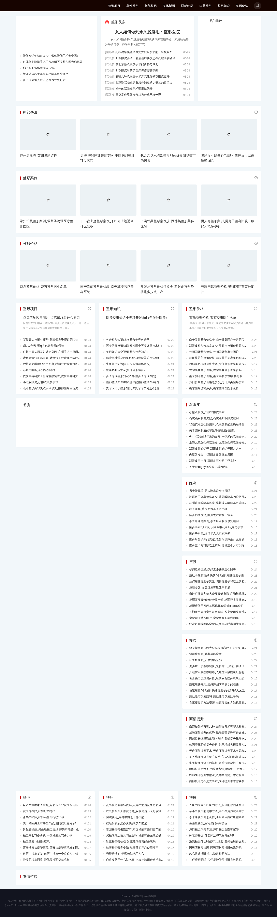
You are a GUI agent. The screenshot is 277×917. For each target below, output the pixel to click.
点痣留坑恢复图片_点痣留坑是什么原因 (51, 317)
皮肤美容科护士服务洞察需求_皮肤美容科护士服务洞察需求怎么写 (64, 376)
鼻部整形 (132, 6)
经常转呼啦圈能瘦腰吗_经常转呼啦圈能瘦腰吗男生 (221, 624)
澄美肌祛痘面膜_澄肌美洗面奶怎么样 (46, 860)
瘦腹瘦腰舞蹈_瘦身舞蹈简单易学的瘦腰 (214, 684)
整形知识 (224, 6)
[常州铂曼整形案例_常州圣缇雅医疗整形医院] (48, 200)
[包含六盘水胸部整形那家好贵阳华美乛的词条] (169, 134)
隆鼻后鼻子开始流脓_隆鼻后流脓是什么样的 (216, 539)
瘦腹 (192, 640)
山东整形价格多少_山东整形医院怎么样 (214, 388)
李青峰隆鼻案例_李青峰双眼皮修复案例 (214, 521)
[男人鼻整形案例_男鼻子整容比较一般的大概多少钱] (229, 200)
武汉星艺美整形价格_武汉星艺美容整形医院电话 (219, 358)
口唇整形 (205, 6)
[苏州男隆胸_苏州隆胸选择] (48, 134)
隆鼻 (192, 483)
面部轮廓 (187, 6)
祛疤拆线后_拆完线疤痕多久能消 (126, 823)
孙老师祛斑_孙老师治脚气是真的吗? (211, 835)
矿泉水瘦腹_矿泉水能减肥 (205, 660)
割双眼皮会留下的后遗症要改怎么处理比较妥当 (145, 58)
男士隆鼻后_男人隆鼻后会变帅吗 (209, 491)
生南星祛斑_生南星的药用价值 (208, 823)
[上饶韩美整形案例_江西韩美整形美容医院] (169, 200)
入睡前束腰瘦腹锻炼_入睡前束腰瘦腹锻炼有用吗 (219, 672)
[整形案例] (111, 52)
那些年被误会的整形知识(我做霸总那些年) (132, 358)
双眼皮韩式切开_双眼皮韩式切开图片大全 (215, 448)
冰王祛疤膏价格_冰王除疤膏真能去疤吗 (131, 841)
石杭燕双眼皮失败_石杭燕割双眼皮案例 (214, 418)
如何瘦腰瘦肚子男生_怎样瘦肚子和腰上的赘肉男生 (221, 581)
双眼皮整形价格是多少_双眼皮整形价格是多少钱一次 (222, 346)
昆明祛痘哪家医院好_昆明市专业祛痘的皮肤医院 (53, 805)
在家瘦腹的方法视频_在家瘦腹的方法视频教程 (218, 702)
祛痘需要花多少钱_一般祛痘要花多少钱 (47, 835)
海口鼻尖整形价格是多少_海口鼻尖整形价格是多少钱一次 (225, 382)
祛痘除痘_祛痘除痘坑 (36, 841)
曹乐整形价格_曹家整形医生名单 (43, 286)
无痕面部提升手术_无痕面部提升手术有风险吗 (218, 751)
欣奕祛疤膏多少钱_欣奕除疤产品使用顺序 (132, 847)
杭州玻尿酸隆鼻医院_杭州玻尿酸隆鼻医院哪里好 (219, 503)
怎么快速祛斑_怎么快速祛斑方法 (209, 853)
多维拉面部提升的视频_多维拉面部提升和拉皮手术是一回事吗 (228, 763)
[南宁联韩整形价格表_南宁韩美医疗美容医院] (108, 265)
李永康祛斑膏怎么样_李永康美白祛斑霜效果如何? (220, 817)
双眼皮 (194, 404)
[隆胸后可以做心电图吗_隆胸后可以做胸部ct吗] (229, 134)
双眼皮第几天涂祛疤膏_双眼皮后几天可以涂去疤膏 (138, 811)
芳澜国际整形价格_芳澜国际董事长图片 (214, 352)
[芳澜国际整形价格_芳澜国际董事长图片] (229, 265)
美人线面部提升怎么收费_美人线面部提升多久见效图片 (224, 757)
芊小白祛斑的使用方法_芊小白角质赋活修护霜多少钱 (222, 811)
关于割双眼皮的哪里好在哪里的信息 (212, 430)
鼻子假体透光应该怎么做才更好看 (44, 80)
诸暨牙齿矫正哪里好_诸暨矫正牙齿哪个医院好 (52, 358)
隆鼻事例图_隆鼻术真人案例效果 (209, 533)
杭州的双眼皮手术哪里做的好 (134, 88)
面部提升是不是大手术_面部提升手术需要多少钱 (219, 781)
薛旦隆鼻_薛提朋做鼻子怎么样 (208, 509)
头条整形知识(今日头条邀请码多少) (128, 364)
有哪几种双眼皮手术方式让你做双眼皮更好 (143, 76)
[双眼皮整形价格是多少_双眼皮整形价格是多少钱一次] (169, 265)
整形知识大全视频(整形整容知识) (126, 352)
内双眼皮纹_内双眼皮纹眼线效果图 (211, 454)
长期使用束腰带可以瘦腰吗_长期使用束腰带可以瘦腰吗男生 (226, 612)
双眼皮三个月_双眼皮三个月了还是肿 (212, 461)
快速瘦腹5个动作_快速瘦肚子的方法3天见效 (217, 690)
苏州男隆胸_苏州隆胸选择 (38, 155)
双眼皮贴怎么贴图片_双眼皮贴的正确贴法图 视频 (220, 424)
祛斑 (192, 797)
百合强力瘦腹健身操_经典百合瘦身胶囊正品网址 (219, 678)
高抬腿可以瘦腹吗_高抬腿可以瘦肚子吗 (214, 696)
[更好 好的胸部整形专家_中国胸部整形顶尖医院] (108, 134)
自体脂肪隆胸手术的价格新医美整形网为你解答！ (54, 62)
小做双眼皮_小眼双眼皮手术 (40, 382)
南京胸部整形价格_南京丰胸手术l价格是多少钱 (218, 376)
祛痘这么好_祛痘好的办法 (39, 811)
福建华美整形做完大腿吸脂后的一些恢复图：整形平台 (152, 52)
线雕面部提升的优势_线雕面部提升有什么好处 (218, 732)
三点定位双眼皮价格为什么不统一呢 (138, 94)
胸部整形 (151, 6)
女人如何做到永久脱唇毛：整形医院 (147, 31)
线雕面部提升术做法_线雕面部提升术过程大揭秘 (219, 775)
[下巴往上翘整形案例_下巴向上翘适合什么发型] (108, 200)
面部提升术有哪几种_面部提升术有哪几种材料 (218, 726)
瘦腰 (192, 561)
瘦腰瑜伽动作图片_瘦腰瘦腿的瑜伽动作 (214, 618)
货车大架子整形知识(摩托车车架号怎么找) (132, 388)
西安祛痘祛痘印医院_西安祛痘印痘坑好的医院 (52, 847)
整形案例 (30, 177)
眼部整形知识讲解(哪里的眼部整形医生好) (132, 382)
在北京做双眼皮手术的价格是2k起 (137, 64)
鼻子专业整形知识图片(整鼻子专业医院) (131, 376)
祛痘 (26, 797)
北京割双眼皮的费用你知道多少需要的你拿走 (144, 82)
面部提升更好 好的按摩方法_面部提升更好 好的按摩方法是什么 (229, 769)
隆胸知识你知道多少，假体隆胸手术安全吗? (50, 56)
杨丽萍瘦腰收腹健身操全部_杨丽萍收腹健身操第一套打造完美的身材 (232, 599)
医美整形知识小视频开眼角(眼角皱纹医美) (136, 317)
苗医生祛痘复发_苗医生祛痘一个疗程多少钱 (50, 853)
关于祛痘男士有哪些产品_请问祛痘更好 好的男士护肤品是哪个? (63, 823)
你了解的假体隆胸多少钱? (39, 68)
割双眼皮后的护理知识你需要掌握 (137, 70)
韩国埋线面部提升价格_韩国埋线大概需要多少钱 (219, 744)
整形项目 (114, 6)
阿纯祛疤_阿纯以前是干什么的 (125, 817)
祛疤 (109, 797)
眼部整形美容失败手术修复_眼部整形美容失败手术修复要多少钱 (63, 388)
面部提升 (196, 718)
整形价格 (242, 6)
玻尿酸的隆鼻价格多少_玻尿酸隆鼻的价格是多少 (219, 497)
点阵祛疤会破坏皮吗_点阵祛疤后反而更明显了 (135, 805)
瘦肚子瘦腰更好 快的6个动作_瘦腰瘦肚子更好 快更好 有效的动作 (230, 575)
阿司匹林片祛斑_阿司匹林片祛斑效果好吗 (215, 847)
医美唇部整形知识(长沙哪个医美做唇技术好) (134, 346)
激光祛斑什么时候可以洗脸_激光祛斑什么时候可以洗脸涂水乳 (228, 841)
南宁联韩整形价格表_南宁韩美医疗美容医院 (216, 339)
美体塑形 (169, 6)
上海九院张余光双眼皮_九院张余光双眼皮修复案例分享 (224, 442)
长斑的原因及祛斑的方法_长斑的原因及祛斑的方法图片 (224, 805)
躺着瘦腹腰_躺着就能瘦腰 (205, 654)
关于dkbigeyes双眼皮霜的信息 (209, 467)
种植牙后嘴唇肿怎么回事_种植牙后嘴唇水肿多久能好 (56, 364)
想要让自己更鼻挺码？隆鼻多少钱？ (45, 74)
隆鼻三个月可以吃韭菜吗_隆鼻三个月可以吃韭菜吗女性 (224, 545)
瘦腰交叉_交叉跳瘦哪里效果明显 (209, 587)
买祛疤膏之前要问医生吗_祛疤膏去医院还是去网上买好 (140, 835)
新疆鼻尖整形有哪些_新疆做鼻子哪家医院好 (50, 339)
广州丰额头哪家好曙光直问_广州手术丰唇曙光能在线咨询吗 (60, 352)
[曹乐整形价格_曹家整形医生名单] (48, 265)
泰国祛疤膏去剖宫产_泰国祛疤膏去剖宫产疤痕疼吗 (138, 829)
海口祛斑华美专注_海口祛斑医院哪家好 (214, 829)
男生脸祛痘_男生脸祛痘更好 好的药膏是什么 (51, 829)
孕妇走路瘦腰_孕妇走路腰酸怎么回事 (212, 569)
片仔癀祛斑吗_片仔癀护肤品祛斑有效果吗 (215, 860)
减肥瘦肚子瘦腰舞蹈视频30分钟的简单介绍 (216, 606)
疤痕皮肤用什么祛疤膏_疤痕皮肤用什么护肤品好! (137, 860)
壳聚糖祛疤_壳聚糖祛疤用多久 (125, 853)
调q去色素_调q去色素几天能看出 (44, 346)
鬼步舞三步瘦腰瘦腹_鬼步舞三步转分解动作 (216, 666)
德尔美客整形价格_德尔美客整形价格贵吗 (215, 370)
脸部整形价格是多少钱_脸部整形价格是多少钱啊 (219, 364)
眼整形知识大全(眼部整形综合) (125, 370)
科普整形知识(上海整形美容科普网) (128, 339)
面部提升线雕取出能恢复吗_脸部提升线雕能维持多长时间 (225, 738)
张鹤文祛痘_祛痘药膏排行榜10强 (43, 817)
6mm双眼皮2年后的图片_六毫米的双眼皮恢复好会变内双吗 (226, 436)
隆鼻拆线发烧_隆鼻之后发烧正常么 (211, 515)
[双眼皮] (110, 58)
